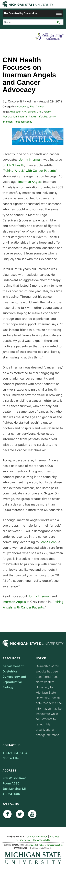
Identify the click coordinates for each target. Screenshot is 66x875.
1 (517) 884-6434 (15, 753)
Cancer (40, 106)
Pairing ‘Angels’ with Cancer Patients (30, 170)
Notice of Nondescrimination (50, 845)
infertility (42, 116)
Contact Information (37, 836)
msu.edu (33, 845)
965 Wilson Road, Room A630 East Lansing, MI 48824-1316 (15, 786)
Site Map (54, 836)
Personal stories (23, 121)
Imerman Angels (27, 116)
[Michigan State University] (33, 647)
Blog (32, 106)
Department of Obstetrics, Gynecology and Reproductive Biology (14, 676)
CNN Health (15, 165)
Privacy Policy (23, 840)
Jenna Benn (48, 542)
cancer (31, 111)
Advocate (22, 106)
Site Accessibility (41, 840)
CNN (39, 111)
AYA (24, 111)
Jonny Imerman (30, 159)
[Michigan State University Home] (33, 858)
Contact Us (11, 758)
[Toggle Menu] (59, 13)
